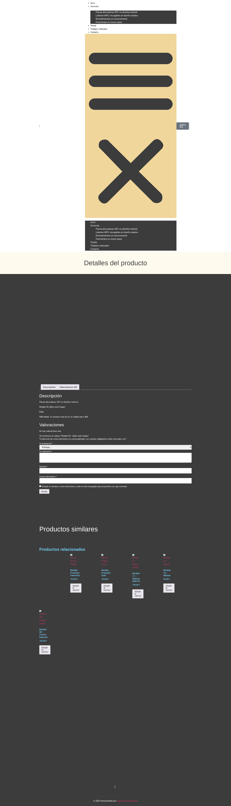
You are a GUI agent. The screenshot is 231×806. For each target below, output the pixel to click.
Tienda (93, 25)
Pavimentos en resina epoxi (109, 22)
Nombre (43, 467)
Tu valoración (45, 451)
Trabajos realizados (98, 29)
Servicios (94, 6)
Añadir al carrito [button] (75, 588)
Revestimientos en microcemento (111, 19)
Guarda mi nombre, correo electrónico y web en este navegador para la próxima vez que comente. (84, 486)
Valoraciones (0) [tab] (68, 387)
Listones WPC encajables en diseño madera (117, 15)
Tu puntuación (46, 443)
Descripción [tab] (49, 387)
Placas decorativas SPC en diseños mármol (116, 12)
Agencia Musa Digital (127, 801)
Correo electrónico (48, 477)
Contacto (94, 32)
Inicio (92, 3)
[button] (130, 126)
